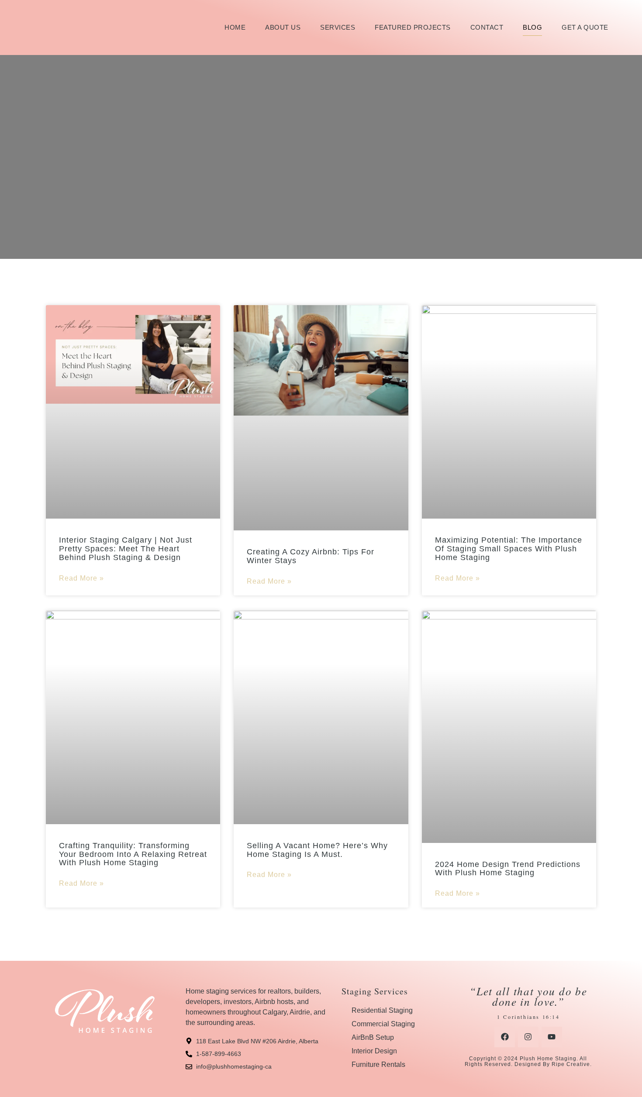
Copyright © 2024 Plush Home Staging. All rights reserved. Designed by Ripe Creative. (528, 1061)
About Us (282, 27)
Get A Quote (585, 27)
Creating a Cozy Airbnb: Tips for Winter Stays (310, 556)
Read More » (81, 578)
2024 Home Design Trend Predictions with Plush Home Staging (507, 868)
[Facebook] (504, 1037)
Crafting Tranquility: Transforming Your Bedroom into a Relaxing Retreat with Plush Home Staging (133, 854)
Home (234, 27)
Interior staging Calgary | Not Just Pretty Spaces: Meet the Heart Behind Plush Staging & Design (125, 549)
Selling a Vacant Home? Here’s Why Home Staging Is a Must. (317, 850)
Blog (532, 27)
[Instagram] (528, 1037)
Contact (487, 27)
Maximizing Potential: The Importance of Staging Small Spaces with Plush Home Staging (508, 549)
